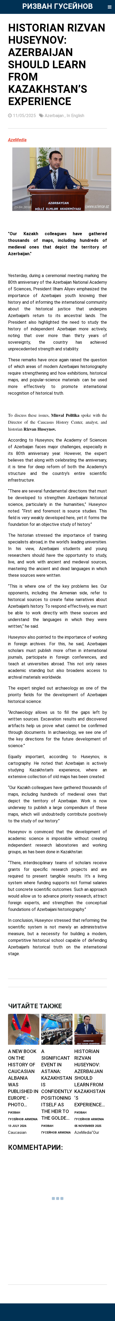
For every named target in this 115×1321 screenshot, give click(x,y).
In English (75, 115)
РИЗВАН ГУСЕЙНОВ (57, 6)
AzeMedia (17, 139)
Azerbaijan (55, 115)
